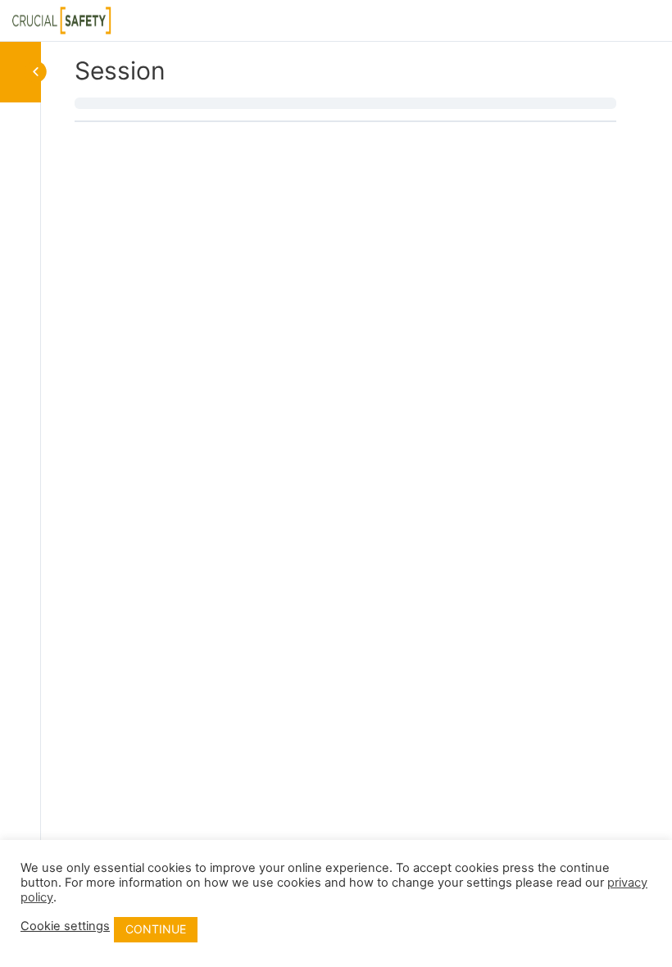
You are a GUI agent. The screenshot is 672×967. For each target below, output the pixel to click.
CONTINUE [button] (155, 929)
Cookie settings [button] (65, 926)
